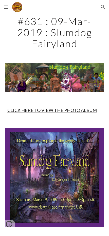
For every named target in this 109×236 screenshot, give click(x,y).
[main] (54, 32)
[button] (6, 7)
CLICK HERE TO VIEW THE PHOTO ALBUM (52, 110)
